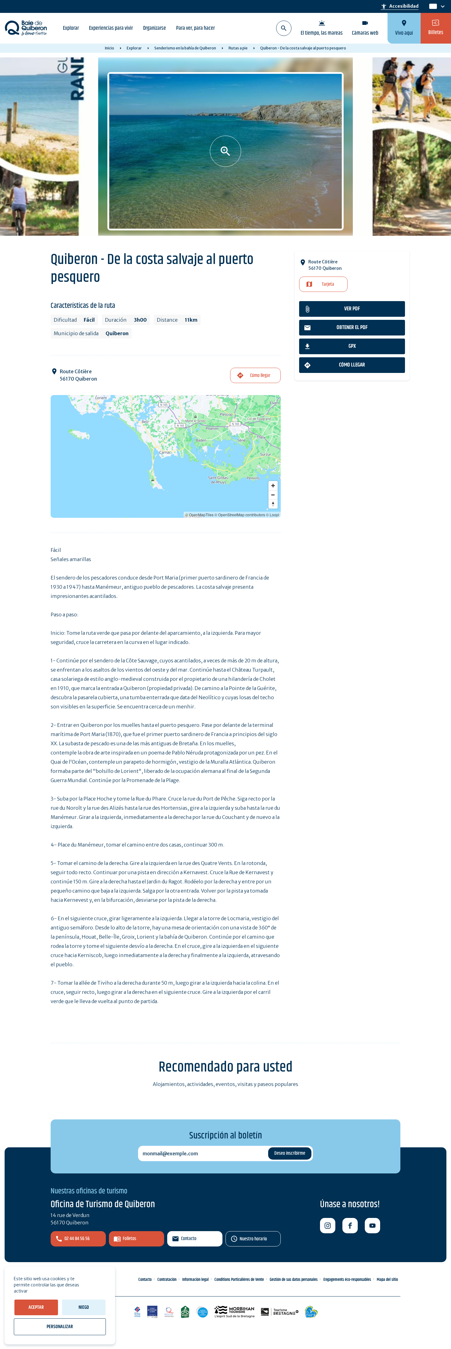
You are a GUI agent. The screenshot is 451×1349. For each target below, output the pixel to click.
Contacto (188, 1238)
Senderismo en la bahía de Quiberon (185, 48)
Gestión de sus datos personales (294, 1279)
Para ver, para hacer (195, 28)
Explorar (71, 28)
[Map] (166, 456)
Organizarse (154, 28)
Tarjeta (328, 284)
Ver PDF (352, 308)
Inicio (109, 48)
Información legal (195, 1279)
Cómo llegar (352, 365)
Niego (84, 1307)
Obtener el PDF (352, 327)
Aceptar (36, 1307)
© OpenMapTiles (199, 514)
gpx (352, 346)
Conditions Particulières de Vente (239, 1279)
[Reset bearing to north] (273, 504)
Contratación (166, 1279)
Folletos (129, 1238)
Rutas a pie (238, 48)
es (432, 7)
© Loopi (272, 514)
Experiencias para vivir (111, 28)
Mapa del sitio (387, 1279)
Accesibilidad (399, 6)
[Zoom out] (273, 494)
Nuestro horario (253, 1239)
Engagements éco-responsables (347, 1279)
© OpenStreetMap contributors (239, 514)
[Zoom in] (273, 485)
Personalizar (60, 1327)
